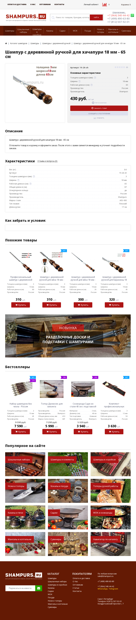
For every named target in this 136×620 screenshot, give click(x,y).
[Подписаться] (38, 588)
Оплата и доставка (16, 4)
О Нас (32, 4)
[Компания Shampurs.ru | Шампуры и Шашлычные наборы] (6, 43)
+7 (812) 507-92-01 (118, 22)
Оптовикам (45, 4)
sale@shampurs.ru (105, 576)
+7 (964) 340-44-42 (118, 15)
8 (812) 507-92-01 (114, 601)
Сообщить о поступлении (99, 114)
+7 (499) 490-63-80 (118, 18)
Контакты (59, 4)
